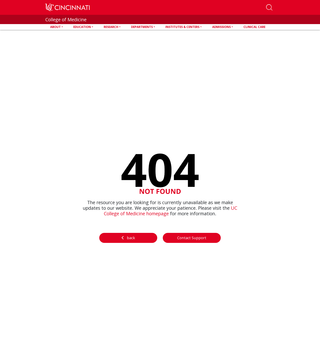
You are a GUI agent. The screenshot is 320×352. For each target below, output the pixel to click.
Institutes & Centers (182, 27)
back (131, 237)
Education (82, 27)
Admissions (221, 27)
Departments (142, 27)
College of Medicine (65, 19)
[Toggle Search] (269, 7)
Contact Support (191, 237)
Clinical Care (254, 27)
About (55, 27)
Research (111, 27)
